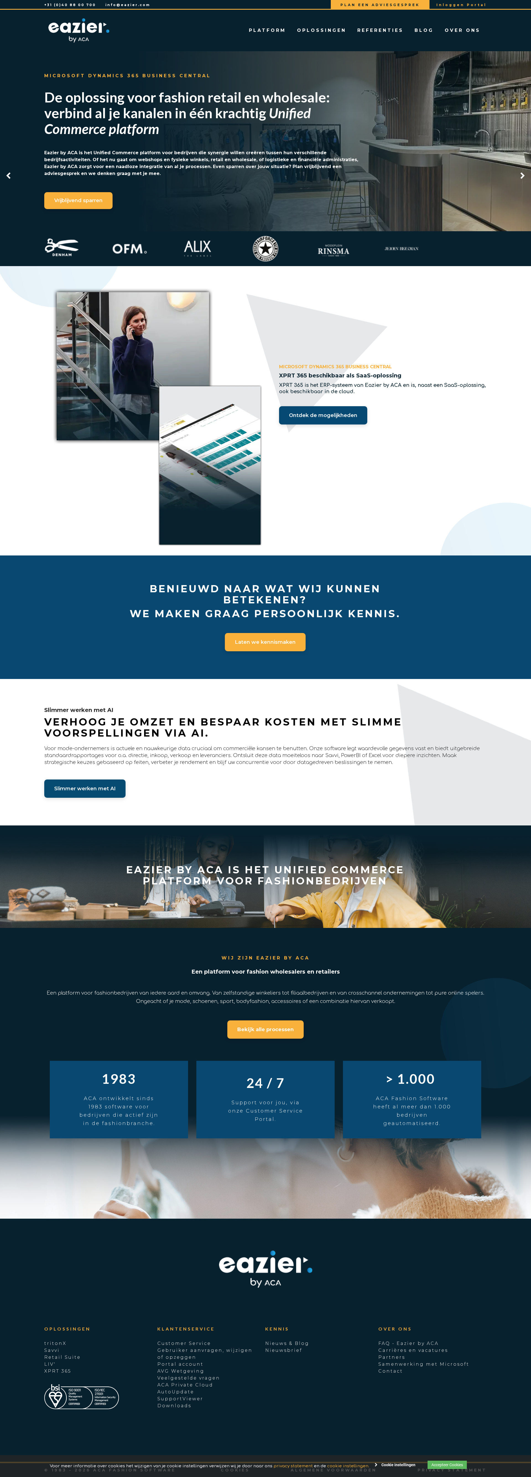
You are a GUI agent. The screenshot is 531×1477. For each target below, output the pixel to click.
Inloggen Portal (461, 5)
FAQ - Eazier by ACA (408, 1343)
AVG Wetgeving (180, 1371)
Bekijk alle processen (265, 1029)
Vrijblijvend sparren (78, 200)
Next (522, 176)
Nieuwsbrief (283, 1350)
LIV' (50, 1364)
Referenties (380, 30)
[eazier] (78, 30)
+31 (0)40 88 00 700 (70, 5)
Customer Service (184, 1343)
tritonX (55, 1343)
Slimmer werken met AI (85, 789)
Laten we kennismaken (265, 642)
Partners (391, 1357)
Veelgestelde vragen (188, 1378)
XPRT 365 (57, 1371)
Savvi (52, 1350)
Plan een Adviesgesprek (380, 5)
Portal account (180, 1364)
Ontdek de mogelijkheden (323, 415)
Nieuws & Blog (287, 1343)
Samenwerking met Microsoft (423, 1364)
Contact (390, 1371)
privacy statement (293, 1466)
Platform (267, 30)
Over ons (462, 30)
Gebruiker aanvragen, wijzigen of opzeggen (205, 1354)
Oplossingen (321, 30)
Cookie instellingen (398, 1465)
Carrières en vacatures (413, 1350)
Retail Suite (62, 1357)
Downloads (174, 1405)
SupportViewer (180, 1398)
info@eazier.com (127, 5)
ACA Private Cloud (185, 1385)
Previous (8, 176)
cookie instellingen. (348, 1466)
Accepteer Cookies (447, 1465)
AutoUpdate (175, 1391)
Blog (424, 30)
